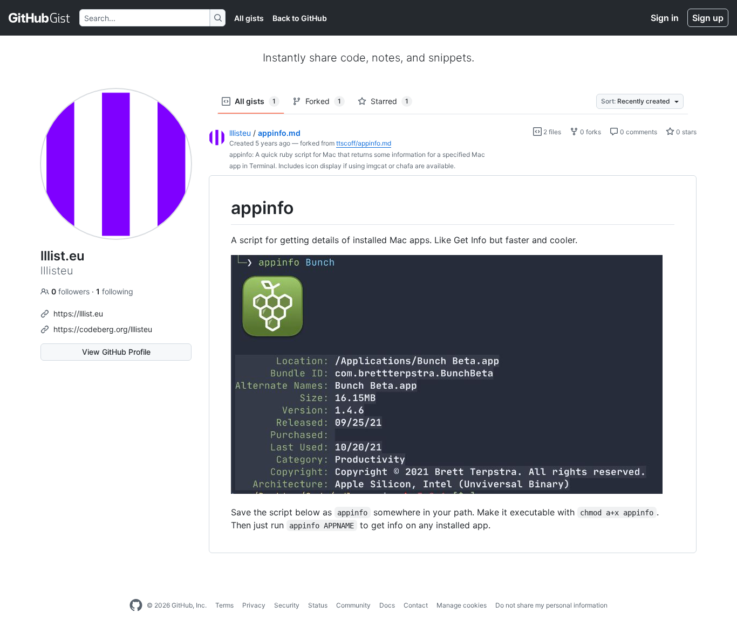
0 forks (589, 132)
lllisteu (240, 132)
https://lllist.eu (78, 313)
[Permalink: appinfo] (223, 208)
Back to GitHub (299, 18)
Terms (224, 605)
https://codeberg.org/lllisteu (102, 329)
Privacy (253, 605)
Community (353, 605)
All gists (249, 18)
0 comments (637, 132)
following (114, 291)
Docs (387, 605)
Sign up (708, 17)
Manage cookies (461, 605)
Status (317, 605)
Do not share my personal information (551, 605)
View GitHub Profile (116, 351)
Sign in (665, 17)
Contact (416, 605)
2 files (551, 132)
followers (71, 291)
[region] (452, 364)
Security (286, 605)
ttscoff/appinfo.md (363, 143)
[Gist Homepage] (40, 17)
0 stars (685, 132)
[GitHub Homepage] (135, 605)
